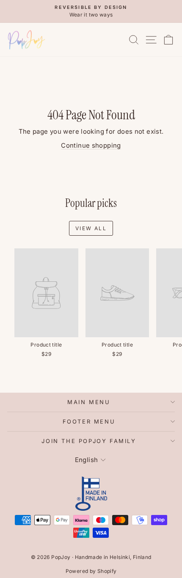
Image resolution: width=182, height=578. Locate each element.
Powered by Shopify (91, 571)
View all (91, 228)
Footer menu (89, 421)
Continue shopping (91, 145)
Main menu (88, 402)
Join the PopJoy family (88, 441)
